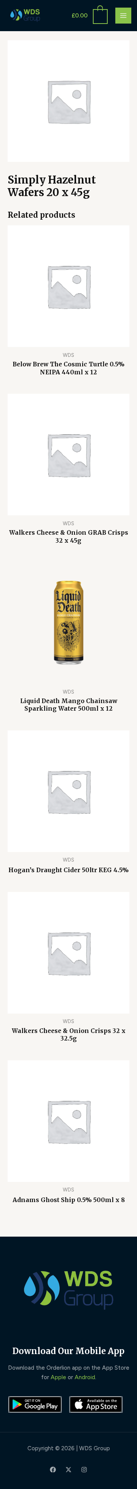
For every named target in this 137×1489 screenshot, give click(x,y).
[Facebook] (53, 1470)
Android (85, 1377)
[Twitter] (68, 1470)
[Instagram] (84, 1470)
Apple (58, 1377)
